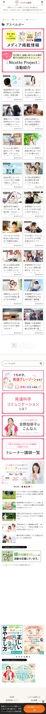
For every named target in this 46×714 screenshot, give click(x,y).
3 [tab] (21, 656)
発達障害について (12, 700)
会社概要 (34, 700)
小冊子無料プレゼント (34, 707)
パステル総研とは (34, 697)
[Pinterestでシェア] (13, 622)
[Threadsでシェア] (18, 615)
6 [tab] (29, 656)
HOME (12, 697)
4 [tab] (24, 656)
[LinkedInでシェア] (23, 622)
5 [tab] (26, 656)
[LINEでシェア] (38, 615)
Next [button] (41, 639)
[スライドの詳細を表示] (12, 639)
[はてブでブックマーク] (28, 615)
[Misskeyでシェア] (38, 609)
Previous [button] (4, 639)
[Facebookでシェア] (8, 615)
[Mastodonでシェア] (18, 609)
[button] (41, 363)
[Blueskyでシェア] (28, 609)
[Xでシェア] (8, 609)
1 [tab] (16, 656)
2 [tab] (19, 656)
